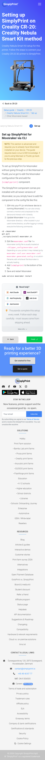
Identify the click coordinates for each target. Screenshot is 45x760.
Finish (33, 339)
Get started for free (22, 361)
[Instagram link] (26, 386)
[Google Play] (10, 392)
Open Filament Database (22, 574)
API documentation (22, 614)
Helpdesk (22, 609)
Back (12, 339)
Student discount (22, 589)
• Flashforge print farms (23, 473)
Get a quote (22, 369)
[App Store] (28, 392)
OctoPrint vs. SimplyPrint (23, 579)
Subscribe (34, 414)
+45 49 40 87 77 (25, 674)
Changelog (22, 624)
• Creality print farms (23, 458)
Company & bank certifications (22, 723)
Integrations (22, 569)
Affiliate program (22, 599)
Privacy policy (22, 693)
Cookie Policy (22, 738)
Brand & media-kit (22, 584)
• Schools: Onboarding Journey (23, 503)
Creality (20, 110)
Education (22, 478)
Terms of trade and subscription (22, 688)
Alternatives (22, 564)
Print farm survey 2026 (22, 559)
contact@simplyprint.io (25, 669)
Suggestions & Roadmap (22, 619)
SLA (22, 708)
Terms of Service (33, 419)
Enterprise (22, 508)
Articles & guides (22, 545)
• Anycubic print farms (23, 463)
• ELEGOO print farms (23, 468)
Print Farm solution (22, 443)
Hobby (22, 438)
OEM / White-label (22, 518)
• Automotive (23, 513)
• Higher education (24, 488)
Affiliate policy (22, 703)
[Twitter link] (20, 386)
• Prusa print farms (23, 453)
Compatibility (22, 629)
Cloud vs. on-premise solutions (22, 639)
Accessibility (22, 713)
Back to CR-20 (10, 103)
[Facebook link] (9, 386)
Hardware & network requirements (22, 634)
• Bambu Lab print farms (23, 448)
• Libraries (23, 498)
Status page (22, 604)
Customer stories (22, 554)
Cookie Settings (24, 743)
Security (22, 733)
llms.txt (22, 644)
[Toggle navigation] (39, 4)
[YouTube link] (14, 386)
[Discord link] (3, 386)
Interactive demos (22, 550)
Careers (23, 683)
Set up (34, 113)
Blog (22, 540)
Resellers (22, 523)
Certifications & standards (22, 728)
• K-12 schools (23, 483)
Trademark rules (22, 698)
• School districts (23, 493)
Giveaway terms (23, 718)
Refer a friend (22, 594)
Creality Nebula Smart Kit (18, 113)
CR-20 (29, 110)
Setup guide (9, 110)
